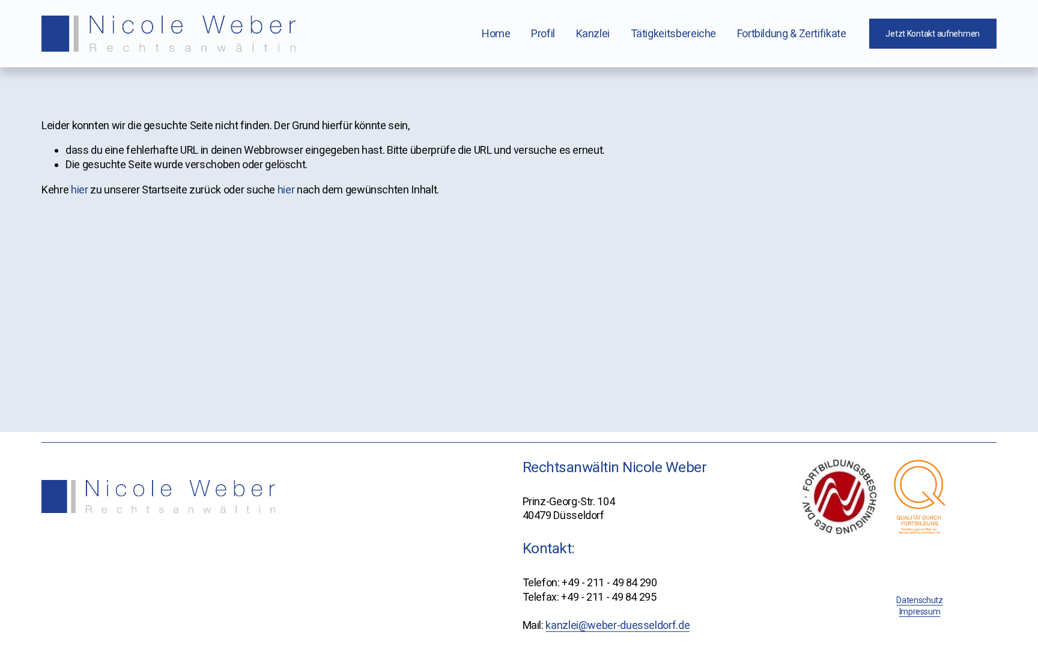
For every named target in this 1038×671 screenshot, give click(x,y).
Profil (543, 33)
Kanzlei (593, 33)
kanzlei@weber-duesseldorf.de (617, 625)
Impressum (920, 611)
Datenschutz (919, 600)
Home (496, 33)
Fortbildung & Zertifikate (791, 33)
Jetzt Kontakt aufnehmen (932, 33)
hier (79, 189)
